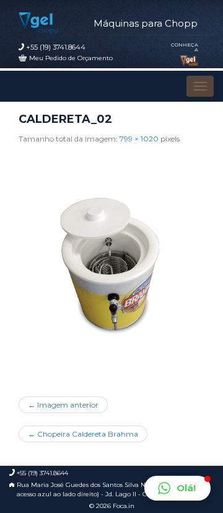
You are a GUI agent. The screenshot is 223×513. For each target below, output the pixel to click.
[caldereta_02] (111, 265)
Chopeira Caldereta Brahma (83, 434)
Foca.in (123, 506)
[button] (177, 488)
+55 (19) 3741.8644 (55, 47)
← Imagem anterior (63, 404)
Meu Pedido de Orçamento (71, 58)
